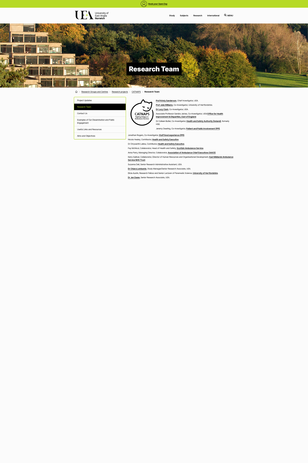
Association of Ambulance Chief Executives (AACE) (192, 152)
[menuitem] (100, 100)
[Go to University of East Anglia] (91, 15)
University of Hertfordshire (205, 173)
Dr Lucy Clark (162, 109)
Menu (230, 15)
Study (172, 15)
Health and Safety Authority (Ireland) (203, 121)
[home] (76, 91)
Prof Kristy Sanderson (166, 100)
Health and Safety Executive (165, 139)
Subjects (184, 15)
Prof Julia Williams (164, 105)
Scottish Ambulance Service (190, 148)
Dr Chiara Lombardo (137, 168)
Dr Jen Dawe (134, 177)
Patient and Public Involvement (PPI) (203, 128)
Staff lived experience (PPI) (171, 135)
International (213, 15)
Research (197, 15)
